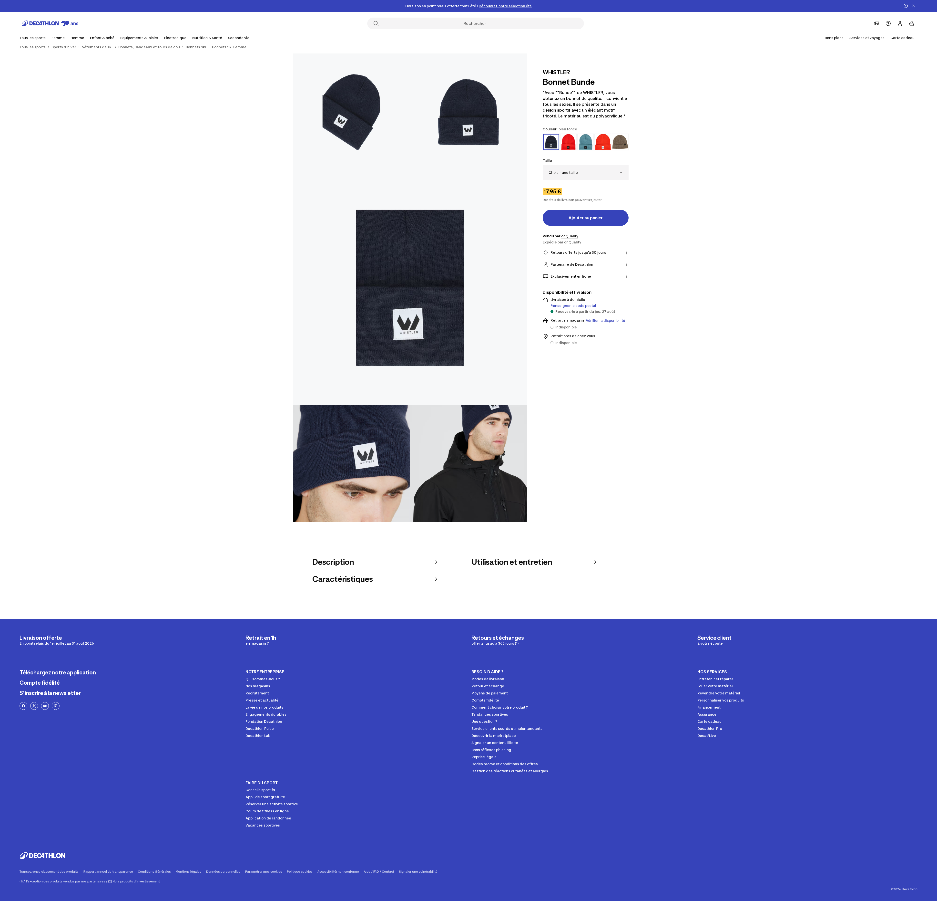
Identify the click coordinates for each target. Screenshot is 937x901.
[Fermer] (913, 6)
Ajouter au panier (586, 217)
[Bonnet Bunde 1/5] (468, 112)
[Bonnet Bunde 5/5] (468, 463)
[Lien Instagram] (56, 706)
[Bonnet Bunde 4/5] (351, 463)
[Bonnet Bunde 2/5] (351, 112)
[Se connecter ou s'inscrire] (900, 23)
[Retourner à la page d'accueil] (50, 23)
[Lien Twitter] (34, 706)
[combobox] (586, 172)
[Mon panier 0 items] (911, 23)
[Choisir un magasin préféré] (876, 23)
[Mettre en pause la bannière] (906, 6)
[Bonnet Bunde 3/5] (410, 288)
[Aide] (888, 23)
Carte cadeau (902, 38)
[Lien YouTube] (45, 706)
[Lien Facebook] (23, 706)
